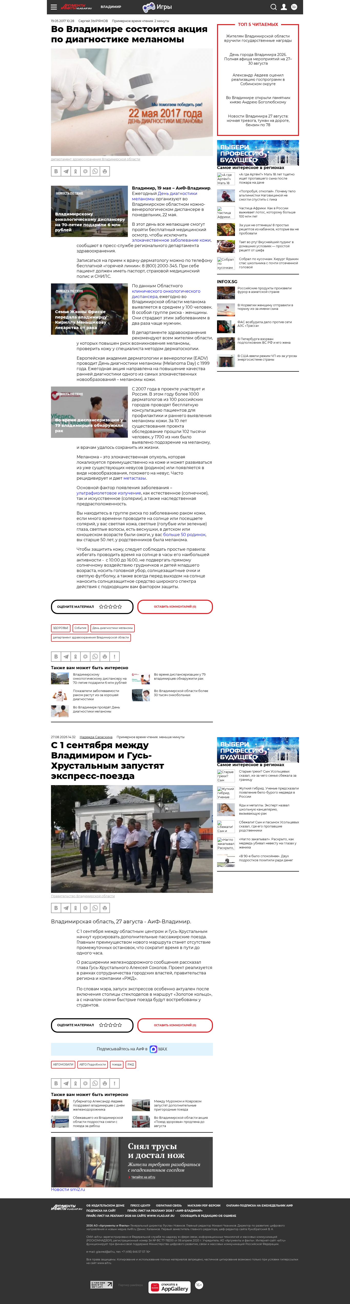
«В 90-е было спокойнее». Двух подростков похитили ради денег (266, 858)
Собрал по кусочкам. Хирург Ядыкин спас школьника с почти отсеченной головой (268, 263)
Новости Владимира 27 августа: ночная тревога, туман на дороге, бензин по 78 (258, 120)
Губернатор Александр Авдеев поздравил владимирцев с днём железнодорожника (99, 1105)
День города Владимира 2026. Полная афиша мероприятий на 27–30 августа (258, 59)
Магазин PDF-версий (204, 1205)
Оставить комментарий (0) (175, 606)
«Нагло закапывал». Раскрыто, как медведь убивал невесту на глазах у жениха (267, 843)
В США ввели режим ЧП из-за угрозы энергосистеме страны (267, 357)
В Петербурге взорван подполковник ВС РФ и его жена (264, 340)
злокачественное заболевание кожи (171, 240)
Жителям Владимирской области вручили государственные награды (258, 38)
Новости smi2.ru (68, 1189)
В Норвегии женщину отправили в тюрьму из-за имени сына (265, 307)
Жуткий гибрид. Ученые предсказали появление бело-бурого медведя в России (269, 792)
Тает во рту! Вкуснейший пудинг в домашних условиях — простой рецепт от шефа (266, 246)
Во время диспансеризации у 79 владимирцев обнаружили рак (179, 676)
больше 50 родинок (183, 534)
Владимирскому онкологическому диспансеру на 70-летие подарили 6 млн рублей (100, 679)
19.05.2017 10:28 (62, 21)
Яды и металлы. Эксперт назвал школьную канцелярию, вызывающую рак (264, 809)
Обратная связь (169, 1205)
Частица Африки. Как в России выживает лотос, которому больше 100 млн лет (267, 212)
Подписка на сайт (101, 1210)
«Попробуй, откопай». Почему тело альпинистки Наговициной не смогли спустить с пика (267, 195)
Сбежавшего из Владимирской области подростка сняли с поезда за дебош (98, 1122)
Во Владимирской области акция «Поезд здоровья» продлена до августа (181, 1122)
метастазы (134, 478)
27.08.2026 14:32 (63, 737)
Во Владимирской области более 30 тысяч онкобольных (181, 693)
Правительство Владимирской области (83, 896)
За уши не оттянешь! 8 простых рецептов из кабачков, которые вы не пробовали (269, 229)
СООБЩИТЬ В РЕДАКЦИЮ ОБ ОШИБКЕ (208, 1216)
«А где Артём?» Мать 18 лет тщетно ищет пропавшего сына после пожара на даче (267, 178)
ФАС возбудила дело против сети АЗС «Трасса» (265, 324)
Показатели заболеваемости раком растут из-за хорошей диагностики (96, 695)
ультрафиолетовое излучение (109, 493)
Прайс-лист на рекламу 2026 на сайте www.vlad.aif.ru (130, 1216)
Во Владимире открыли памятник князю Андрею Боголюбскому (258, 100)
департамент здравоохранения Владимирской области (95, 159)
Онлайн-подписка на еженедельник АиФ (259, 1205)
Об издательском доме (105, 1205)
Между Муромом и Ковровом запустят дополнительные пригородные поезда (177, 1105)
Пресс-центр (140, 1205)
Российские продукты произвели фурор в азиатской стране (265, 290)
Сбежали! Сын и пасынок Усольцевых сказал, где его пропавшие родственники (269, 826)
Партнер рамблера (130, 1285)
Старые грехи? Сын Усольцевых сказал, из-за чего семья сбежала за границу (267, 775)
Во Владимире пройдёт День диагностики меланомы (96, 709)
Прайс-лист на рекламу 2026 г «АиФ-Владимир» (165, 1210)
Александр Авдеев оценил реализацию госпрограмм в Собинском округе (258, 79)
